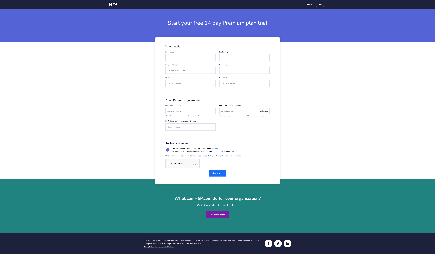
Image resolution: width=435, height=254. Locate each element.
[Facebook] (268, 243)
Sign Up (216, 173)
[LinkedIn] (287, 243)
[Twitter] (278, 243)
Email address (171, 65)
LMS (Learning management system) (181, 121)
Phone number (225, 65)
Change (215, 148)
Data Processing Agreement (229, 156)
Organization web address (230, 105)
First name (170, 52)
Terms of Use (195, 156)
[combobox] (307, 4)
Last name (224, 52)
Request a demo (217, 214)
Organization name (173, 105)
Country (223, 78)
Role (167, 78)
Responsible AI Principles (164, 247)
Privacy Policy (207, 156)
